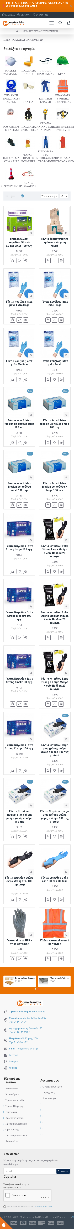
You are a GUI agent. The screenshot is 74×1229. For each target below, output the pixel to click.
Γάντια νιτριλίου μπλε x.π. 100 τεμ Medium (54, 879)
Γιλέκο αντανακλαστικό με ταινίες (54, 942)
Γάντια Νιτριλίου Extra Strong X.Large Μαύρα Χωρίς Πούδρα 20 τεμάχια (54, 684)
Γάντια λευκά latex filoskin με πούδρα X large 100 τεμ (54, 486)
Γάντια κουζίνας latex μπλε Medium (19, 362)
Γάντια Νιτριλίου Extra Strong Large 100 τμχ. (19, 547)
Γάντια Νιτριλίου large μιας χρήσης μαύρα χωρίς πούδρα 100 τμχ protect (54, 750)
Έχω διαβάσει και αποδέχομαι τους (29, 1206)
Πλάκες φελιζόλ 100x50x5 (25, 978)
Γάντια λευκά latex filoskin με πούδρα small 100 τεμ (19, 486)
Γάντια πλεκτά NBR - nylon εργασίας (19, 942)
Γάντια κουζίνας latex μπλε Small (54, 362)
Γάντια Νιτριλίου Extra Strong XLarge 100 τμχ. (19, 746)
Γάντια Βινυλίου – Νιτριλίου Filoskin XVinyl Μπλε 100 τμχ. (19, 242)
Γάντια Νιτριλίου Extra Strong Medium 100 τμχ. (19, 615)
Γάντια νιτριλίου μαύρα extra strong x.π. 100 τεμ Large (19, 881)
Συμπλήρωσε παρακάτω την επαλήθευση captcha (14, 1186)
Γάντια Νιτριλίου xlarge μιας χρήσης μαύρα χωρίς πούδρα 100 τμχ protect (54, 816)
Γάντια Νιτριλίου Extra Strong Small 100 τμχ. (19, 680)
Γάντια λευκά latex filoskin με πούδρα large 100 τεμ (19, 424)
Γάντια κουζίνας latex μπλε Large (54, 303)
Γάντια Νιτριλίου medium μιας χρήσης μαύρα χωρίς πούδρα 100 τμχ (19, 816)
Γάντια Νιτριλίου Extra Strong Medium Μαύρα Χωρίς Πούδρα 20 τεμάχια (54, 617)
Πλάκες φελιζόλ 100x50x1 (59, 978)
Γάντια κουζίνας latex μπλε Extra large (19, 303)
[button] (35, 989)
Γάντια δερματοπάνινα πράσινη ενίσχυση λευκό (54, 242)
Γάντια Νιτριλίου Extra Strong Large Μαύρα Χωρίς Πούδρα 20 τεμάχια (54, 551)
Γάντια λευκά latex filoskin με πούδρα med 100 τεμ (54, 424)
